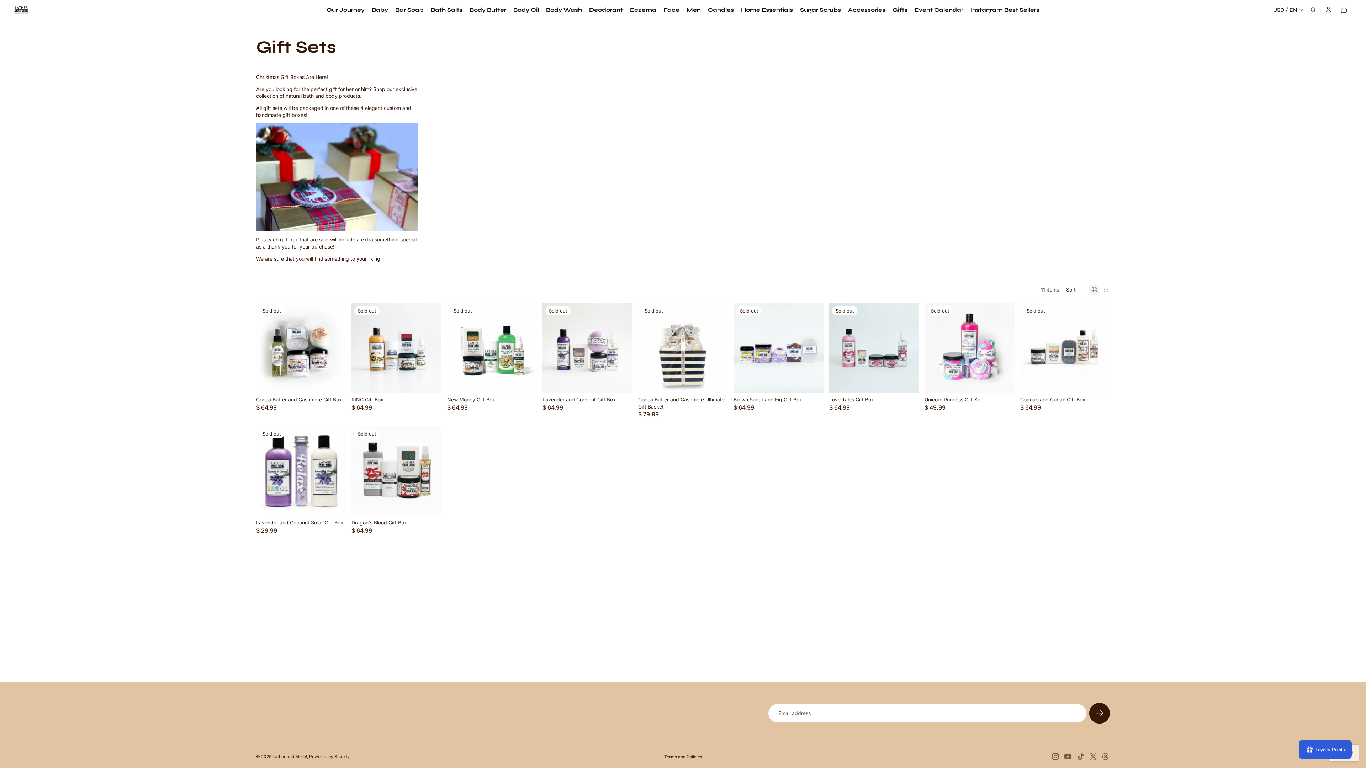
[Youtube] (1068, 756)
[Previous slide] (553, 348)
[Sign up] (1099, 713)
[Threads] (1105, 756)
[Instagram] (1055, 756)
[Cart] (1344, 10)
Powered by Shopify (329, 756)
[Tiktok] (1080, 756)
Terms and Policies (683, 756)
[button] (1074, 290)
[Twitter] (1093, 756)
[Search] (1313, 10)
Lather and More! (289, 756)
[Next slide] (621, 348)
